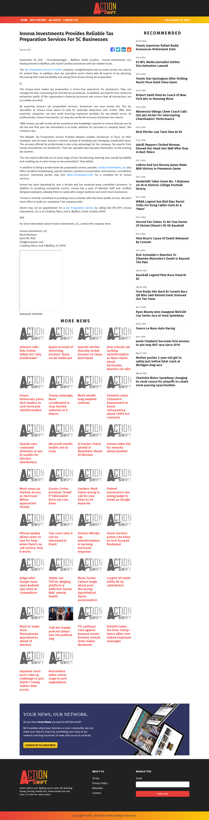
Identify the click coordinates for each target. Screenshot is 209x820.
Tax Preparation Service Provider (44, 69)
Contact (96, 793)
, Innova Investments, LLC (112, 167)
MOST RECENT (38, 20)
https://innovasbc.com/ (80, 174)
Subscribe (162, 793)
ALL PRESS (55, 20)
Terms (95, 778)
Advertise (97, 788)
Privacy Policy (100, 783)
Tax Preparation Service (79, 207)
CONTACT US (70, 20)
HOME (24, 20)
